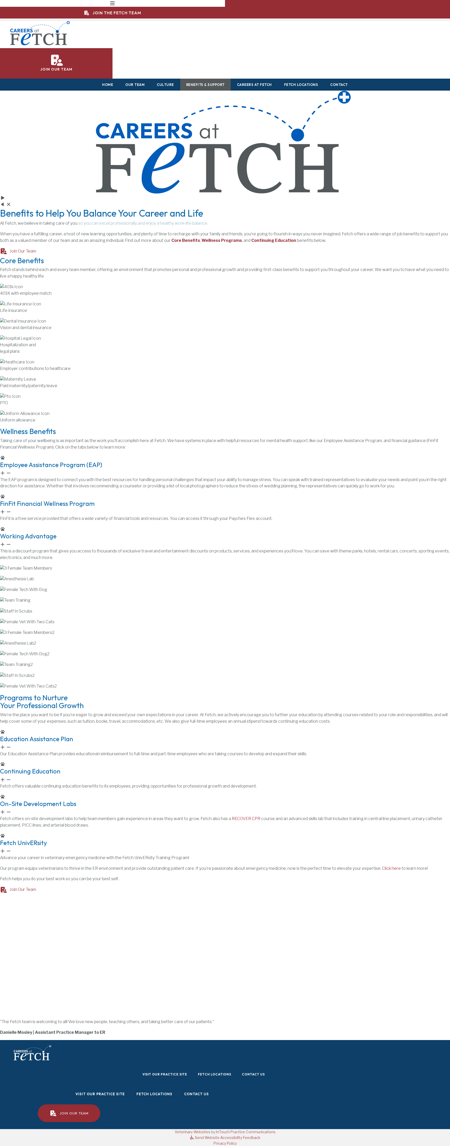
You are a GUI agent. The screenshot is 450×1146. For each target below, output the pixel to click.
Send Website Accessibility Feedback (227, 1137)
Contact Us (253, 1074)
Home (107, 85)
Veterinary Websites (192, 1132)
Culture (165, 85)
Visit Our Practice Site (166, 1074)
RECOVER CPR (246, 818)
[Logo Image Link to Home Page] (40, 32)
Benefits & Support (205, 85)
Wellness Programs (222, 240)
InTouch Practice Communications (246, 1132)
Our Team (135, 85)
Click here (391, 868)
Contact (339, 85)
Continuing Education (273, 240)
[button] (225, 466)
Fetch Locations (301, 85)
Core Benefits (185, 240)
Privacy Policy (225, 1143)
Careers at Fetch (254, 85)
